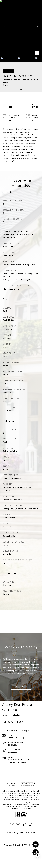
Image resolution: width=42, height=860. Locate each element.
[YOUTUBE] (30, 825)
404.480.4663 (12, 752)
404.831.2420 (12, 745)
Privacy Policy (30, 845)
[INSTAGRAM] (18, 825)
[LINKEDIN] (24, 825)
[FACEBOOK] (12, 825)
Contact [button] (21, 686)
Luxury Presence (27, 832)
